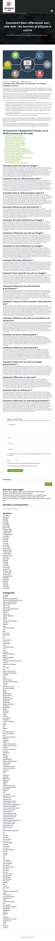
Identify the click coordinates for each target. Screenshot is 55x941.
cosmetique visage (8, 647)
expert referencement (9, 671)
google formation (8, 699)
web (4, 903)
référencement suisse (9, 822)
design (5, 655)
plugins (5, 784)
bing (4, 631)
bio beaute (6, 633)
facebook (5, 674)
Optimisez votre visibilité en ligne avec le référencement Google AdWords (24, 491)
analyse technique (8, 616)
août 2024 (6, 557)
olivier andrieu (7, 763)
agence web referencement (11, 609)
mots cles (5, 751)
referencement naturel (9, 813)
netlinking (5, 758)
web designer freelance (9, 907)
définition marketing (8, 654)
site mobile (6, 868)
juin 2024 (5, 560)
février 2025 (6, 546)
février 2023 (6, 588)
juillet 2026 (6, 517)
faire (4, 676)
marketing (6, 740)
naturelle (5, 756)
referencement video (9, 823)
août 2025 (6, 536)
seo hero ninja (7, 839)
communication (7, 640)
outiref (5, 771)
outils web (6, 770)
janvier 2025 (6, 548)
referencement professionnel (11, 820)
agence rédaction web (9, 603)
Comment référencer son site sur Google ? (15, 143)
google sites (6, 707)
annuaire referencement (10, 621)
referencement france (9, 803)
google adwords (7, 695)
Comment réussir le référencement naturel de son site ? (19, 151)
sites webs (6, 881)
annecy (5, 619)
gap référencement (8, 687)
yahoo (4, 922)
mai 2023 (5, 583)
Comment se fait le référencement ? (14, 154)
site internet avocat (8, 867)
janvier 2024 (6, 569)
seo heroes (6, 841)
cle (3, 636)
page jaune (6, 775)
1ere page (5, 595)
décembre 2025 (7, 529)
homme (5, 714)
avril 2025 (5, 543)
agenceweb (6, 610)
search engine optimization (10, 830)
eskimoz (5, 662)
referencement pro (8, 818)
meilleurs (5, 747)
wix (4, 915)
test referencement (8, 896)
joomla (5, 725)
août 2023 (6, 578)
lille (4, 726)
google (17, 81)
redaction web (7, 799)
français (5, 683)
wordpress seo (7, 920)
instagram (6, 719)
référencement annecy (9, 801)
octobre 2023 (7, 574)
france (5, 685)
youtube (5, 927)
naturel (5, 754)
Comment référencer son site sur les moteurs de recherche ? (20, 153)
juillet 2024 (6, 559)
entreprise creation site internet (12, 661)
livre (4, 730)
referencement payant (9, 816)
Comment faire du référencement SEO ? (15, 137)
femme (5, 678)
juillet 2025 (6, 538)
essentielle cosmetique (9, 664)
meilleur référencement (9, 744)
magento (5, 738)
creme (4, 650)
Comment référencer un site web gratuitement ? (17, 162)
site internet (6, 865)
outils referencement (9, 768)
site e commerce (7, 861)
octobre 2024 (7, 553)
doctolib (5, 659)
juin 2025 (5, 540)
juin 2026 (5, 519)
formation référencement (10, 681)
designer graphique (8, 657)
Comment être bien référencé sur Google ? (15, 142)
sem (4, 832)
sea (4, 829)
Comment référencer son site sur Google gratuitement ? (19, 157)
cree (4, 648)
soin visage (6, 887)
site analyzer (6, 860)
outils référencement (9, 766)
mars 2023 (6, 586)
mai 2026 (5, 520)
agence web (6, 607)
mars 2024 (6, 565)
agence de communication (10, 598)
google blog (6, 697)
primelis (5, 790)
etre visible (6, 667)
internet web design (8, 721)
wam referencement (9, 901)
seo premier (6, 846)
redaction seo (7, 797)
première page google (9, 787)
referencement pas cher (10, 815)
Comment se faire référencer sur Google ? (15, 145)
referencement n (8, 811)
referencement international (11, 808)
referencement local (9, 810)
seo (4, 834)
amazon (5, 612)
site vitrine (6, 870)
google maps (6, 702)
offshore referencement (10, 761)
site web (5, 872)
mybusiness (6, 752)
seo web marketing (8, 849)
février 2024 (6, 567)
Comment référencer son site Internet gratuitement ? (18, 149)
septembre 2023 (7, 576)
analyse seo (6, 614)
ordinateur (6, 764)
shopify (5, 855)
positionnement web (9, 785)
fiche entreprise (7, 680)
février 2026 (6, 526)
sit (3, 856)
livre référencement (8, 732)
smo (4, 884)
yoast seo (5, 926)
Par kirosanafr (6, 81)
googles (5, 709)
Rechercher (7, 479)
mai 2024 (5, 562)
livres (4, 735)
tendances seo (7, 894)
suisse (4, 893)
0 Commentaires (26, 81)
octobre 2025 (7, 533)
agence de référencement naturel (12, 600)
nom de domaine (7, 759)
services (5, 853)
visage (5, 900)
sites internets (7, 879)
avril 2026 (5, 522)
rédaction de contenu (9, 796)
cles (4, 638)
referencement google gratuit (11, 804)
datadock (5, 652)
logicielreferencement (9, 737)
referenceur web (7, 825)
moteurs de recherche (9, 749)
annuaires (6, 622)
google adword (7, 693)
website (5, 912)
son (4, 889)
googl (29, 33)
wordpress (6, 917)
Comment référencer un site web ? (14, 159)
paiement (5, 782)
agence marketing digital (10, 602)
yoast (4, 924)
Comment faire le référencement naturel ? (16, 138)
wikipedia (5, 913)
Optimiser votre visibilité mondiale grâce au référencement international (23, 497)
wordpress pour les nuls (9, 919)
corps (4, 645)
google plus (6, 706)
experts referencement (9, 673)
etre (4, 666)
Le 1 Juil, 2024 (7, 68)
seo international (8, 842)
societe (5, 886)
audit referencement (9, 628)
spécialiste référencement (10, 891)
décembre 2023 (7, 571)
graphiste (5, 713)
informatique (6, 718)
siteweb (5, 882)
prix (4, 792)
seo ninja (5, 844)
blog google (6, 635)
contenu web (6, 643)
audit (4, 626)
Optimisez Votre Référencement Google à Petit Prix (17, 493)
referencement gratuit (9, 806)
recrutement (6, 794)
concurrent (6, 641)
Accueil (24, 33)
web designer (6, 905)
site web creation (8, 874)
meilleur (5, 742)
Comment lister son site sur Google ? (14, 135)
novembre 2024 (7, 552)
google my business (8, 704)
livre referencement (8, 733)
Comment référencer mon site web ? (14, 156)
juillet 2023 (6, 579)
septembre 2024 (7, 555)
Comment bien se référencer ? (13, 161)
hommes (5, 716)
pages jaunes (6, 778)
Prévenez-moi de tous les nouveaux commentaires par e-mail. (24, 463)
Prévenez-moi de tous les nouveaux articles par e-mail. (22, 466)
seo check (6, 837)
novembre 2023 (7, 572)
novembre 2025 (7, 531)
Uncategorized (7, 898)
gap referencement (8, 688)
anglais (5, 617)
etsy (4, 669)
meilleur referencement (9, 745)
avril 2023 (5, 585)
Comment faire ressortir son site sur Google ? (16, 148)
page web (5, 777)
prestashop (6, 789)
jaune (4, 723)
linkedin (5, 728)
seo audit (5, 835)
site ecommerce (7, 863)
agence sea (6, 605)
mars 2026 (6, 524)
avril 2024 (5, 564)
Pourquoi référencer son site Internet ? (15, 140)
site (4, 858)
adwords (5, 596)
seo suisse (6, 848)
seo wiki (5, 851)
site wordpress (7, 875)
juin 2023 (5, 581)
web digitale (6, 908)
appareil (5, 624)
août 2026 (6, 515)
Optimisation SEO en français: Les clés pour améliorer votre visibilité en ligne (24, 495)
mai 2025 (5, 541)
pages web (6, 780)
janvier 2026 (6, 527)
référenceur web (7, 827)
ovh (4, 773)
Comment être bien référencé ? (13, 146)
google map (6, 700)
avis (4, 629)
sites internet (7, 877)
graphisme (6, 711)
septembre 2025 (7, 534)
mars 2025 (6, 545)
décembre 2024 (7, 550)
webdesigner (6, 910)
